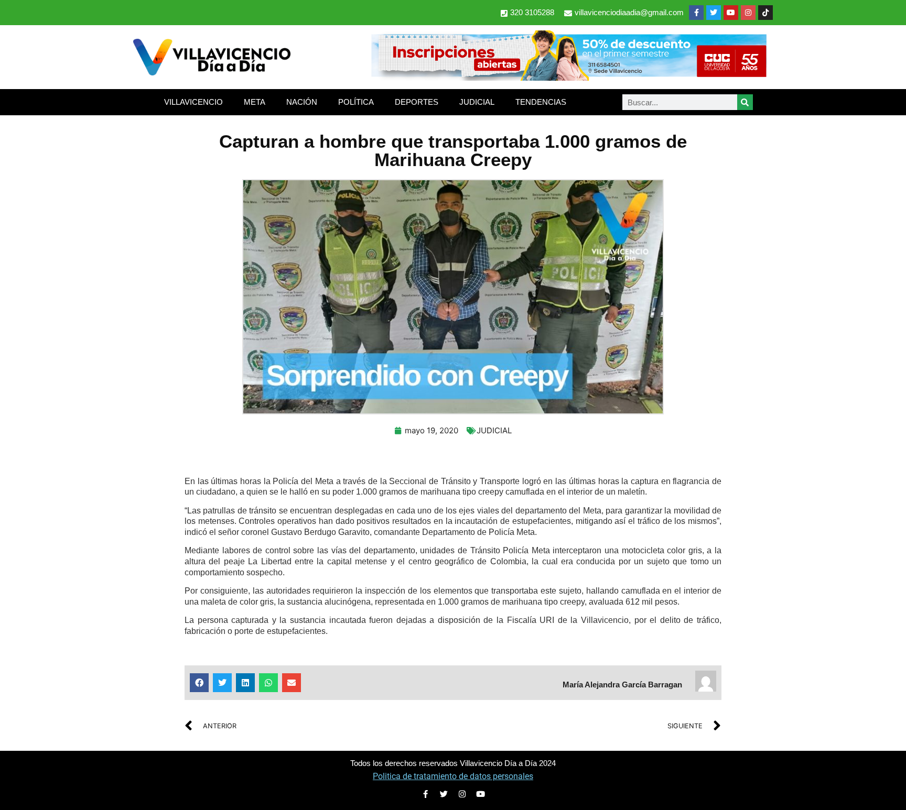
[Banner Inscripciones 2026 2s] (568, 77)
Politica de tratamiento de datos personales (453, 776)
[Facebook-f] (696, 12)
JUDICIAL (476, 101)
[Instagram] (748, 12)
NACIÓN (301, 101)
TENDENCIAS (540, 101)
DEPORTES (416, 101)
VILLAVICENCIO (193, 101)
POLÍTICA (356, 101)
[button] (199, 682)
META (254, 101)
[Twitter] (713, 12)
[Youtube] (731, 12)
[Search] (745, 102)
